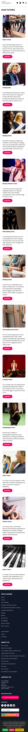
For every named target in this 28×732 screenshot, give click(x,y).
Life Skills (4, 636)
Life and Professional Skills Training (10, 607)
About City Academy (6, 648)
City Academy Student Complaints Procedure (13, 656)
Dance (3, 597)
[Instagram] (8, 705)
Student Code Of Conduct (8, 653)
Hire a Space (4, 645)
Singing (3, 613)
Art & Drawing (4, 602)
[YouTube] (14, 705)
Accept (5, 730)
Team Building (5, 631)
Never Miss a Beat (6, 693)
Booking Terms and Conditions (9, 658)
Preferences (19, 730)
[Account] (20, 3)
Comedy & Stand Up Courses (8, 605)
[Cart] (23, 3)
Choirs (3, 634)
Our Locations (5, 669)
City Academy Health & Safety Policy (11, 650)
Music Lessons (5, 626)
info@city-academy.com (7, 687)
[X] (5, 705)
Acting (3, 599)
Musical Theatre (5, 623)
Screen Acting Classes (7, 610)
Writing (3, 615)
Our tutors (4, 666)
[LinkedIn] (11, 705)
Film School (4, 618)
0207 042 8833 (5, 688)
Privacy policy (5, 661)
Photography (4, 620)
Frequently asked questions (8, 663)
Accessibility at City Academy (9, 671)
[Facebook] (2, 705)
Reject (12, 730)
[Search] (17, 3)
